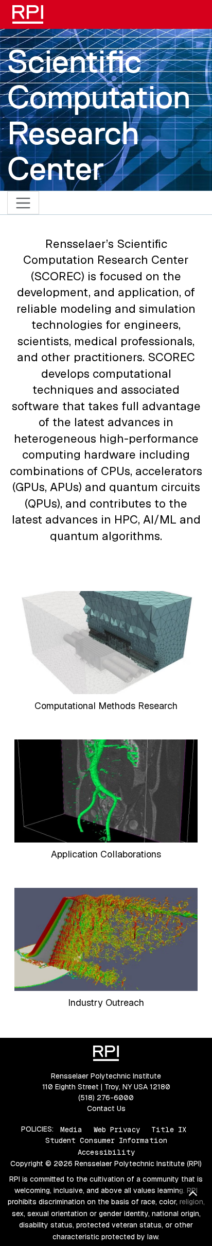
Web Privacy (117, 1129)
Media (71, 1129)
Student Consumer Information (106, 1140)
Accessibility (106, 1152)
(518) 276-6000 (106, 1097)
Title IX (168, 1129)
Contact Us (106, 1108)
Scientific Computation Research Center (98, 115)
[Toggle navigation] (23, 202)
